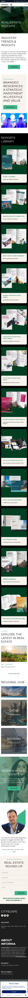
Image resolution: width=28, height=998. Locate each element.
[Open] (25, 883)
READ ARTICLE (10, 107)
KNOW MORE (14, 788)
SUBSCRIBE (14, 67)
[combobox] (12, 882)
